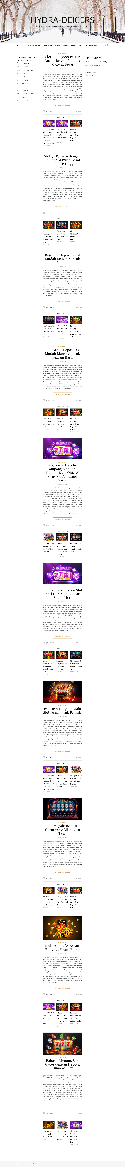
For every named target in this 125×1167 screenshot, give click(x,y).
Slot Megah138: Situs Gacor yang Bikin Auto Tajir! (62, 829)
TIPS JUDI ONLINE (91, 45)
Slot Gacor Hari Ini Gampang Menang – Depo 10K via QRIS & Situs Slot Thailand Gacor (62, 472)
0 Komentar (79, 111)
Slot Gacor (25, 67)
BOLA (73, 45)
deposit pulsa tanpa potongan (94, 65)
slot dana (88, 69)
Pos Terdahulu (50, 1152)
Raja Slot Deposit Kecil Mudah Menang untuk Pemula (62, 259)
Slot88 (24, 73)
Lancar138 (25, 100)
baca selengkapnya (62, 105)
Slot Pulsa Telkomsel (28, 93)
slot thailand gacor (90, 72)
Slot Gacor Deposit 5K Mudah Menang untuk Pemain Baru (62, 353)
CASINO (57, 45)
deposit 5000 (26, 83)
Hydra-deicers (63, 19)
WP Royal (31, 1164)
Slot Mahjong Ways (27, 70)
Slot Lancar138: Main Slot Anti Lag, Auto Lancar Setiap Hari (62, 134)
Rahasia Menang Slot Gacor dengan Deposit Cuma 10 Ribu (75, 135)
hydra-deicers (50, 111)
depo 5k (24, 97)
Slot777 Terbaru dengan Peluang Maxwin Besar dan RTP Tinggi (62, 160)
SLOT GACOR (47, 45)
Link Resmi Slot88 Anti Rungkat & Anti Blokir (62, 947)
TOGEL (80, 45)
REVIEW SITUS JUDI (34, 45)
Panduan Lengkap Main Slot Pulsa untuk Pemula (62, 710)
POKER (65, 45)
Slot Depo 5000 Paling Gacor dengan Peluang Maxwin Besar (62, 60)
